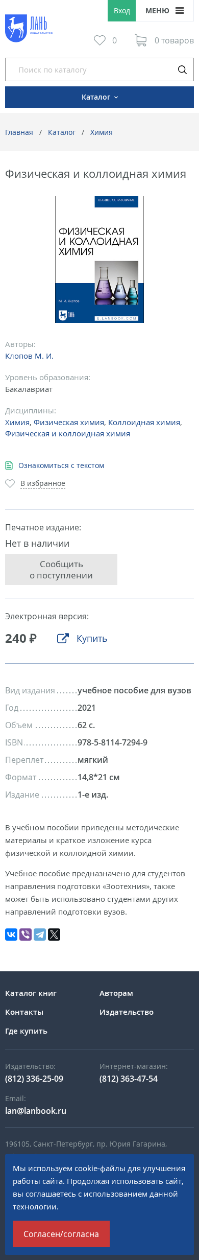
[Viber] (25, 934)
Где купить (26, 1030)
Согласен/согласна (61, 1234)
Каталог (62, 132)
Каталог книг (31, 993)
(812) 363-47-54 (129, 1078)
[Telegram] (40, 934)
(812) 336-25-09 (34, 1078)
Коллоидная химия (144, 422)
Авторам (116, 993)
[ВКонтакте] (11, 934)
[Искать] (182, 69)
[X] (54, 934)
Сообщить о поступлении (61, 569)
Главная (19, 132)
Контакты (24, 1012)
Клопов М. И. (29, 356)
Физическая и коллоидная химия (67, 433)
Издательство (127, 1012)
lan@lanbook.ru (35, 1110)
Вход (122, 10)
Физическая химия (69, 422)
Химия (101, 132)
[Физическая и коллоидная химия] (99, 259)
